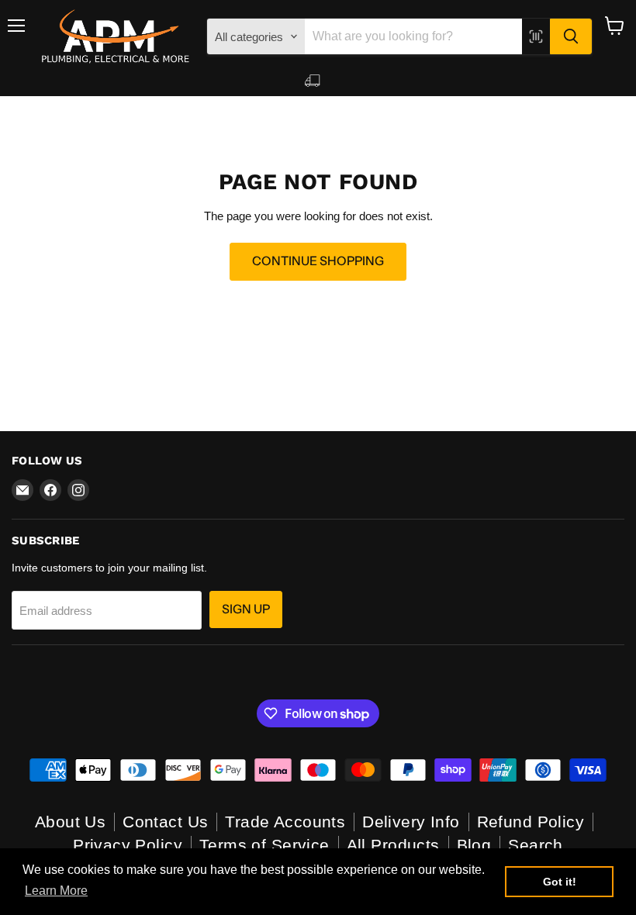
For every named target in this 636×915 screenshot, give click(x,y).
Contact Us (165, 821)
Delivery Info (410, 821)
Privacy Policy (127, 845)
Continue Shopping (318, 261)
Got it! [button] (559, 881)
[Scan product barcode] (536, 36)
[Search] (571, 36)
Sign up (246, 609)
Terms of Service (264, 845)
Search (535, 845)
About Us (70, 821)
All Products (393, 845)
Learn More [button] (56, 890)
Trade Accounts (285, 821)
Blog (474, 845)
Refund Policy (530, 821)
